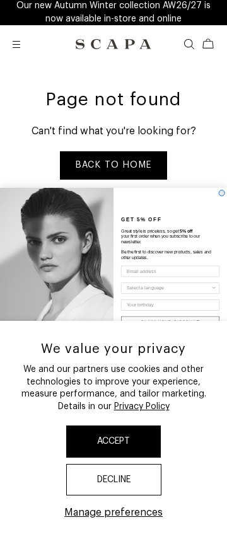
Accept (113, 441)
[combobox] (168, 288)
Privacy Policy (142, 406)
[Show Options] (214, 288)
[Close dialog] (221, 193)
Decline (114, 479)
